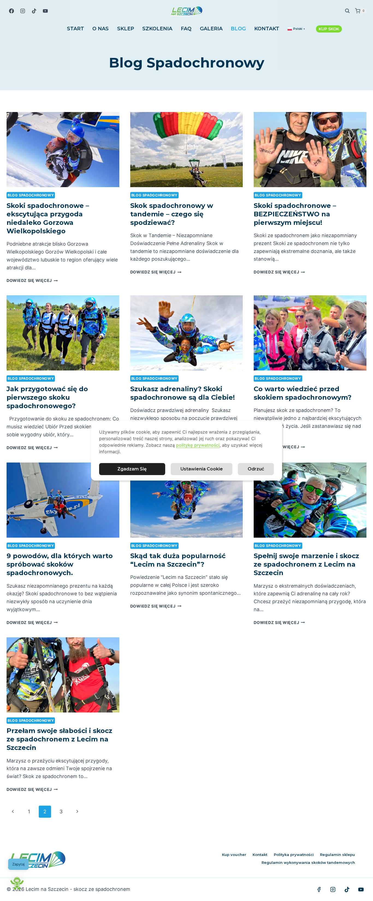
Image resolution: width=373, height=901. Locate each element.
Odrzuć (256, 469)
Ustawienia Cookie (201, 469)
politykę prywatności (198, 445)
